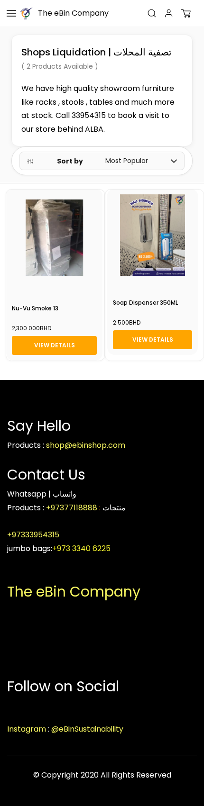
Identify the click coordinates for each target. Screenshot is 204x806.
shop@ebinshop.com (85, 445)
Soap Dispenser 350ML (145, 303)
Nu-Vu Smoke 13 (35, 308)
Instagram (26, 729)
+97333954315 (34, 534)
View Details (54, 345)
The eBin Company (73, 591)
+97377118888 (71, 507)
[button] (186, 13)
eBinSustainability (91, 729)
